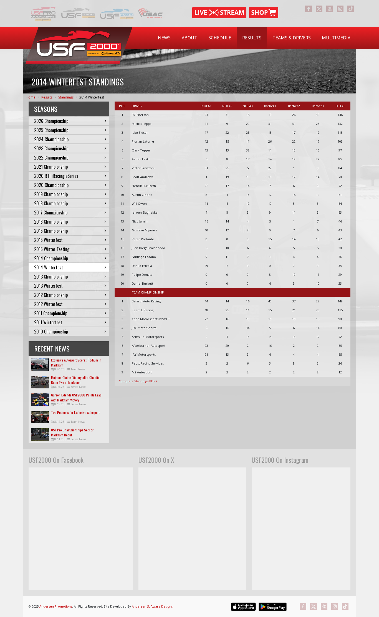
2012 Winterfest (48, 304)
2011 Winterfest (48, 322)
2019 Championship (51, 194)
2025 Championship (51, 130)
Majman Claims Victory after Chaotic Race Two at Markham (75, 380)
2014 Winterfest (91, 97)
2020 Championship (51, 185)
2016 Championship (51, 221)
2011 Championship (50, 313)
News (164, 38)
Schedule (219, 38)
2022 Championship (51, 157)
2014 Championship (51, 258)
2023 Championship (51, 148)
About (189, 38)
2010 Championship (51, 331)
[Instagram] (340, 9)
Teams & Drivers (291, 38)
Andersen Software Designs (152, 606)
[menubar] (254, 38)
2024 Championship (51, 139)
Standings (66, 97)
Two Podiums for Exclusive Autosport (75, 412)
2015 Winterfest (48, 240)
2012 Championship (51, 295)
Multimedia (336, 38)
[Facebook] (308, 9)
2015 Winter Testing (51, 249)
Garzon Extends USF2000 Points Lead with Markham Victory (76, 397)
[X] (319, 9)
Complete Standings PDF (137, 381)
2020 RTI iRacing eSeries (56, 176)
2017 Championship (50, 212)
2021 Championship (51, 166)
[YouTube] (329, 9)
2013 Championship (51, 276)
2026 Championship (51, 121)
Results (251, 38)
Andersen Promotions (55, 606)
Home (31, 97)
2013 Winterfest (48, 285)
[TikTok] (350, 9)
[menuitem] (164, 38)
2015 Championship (51, 230)
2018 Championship (51, 203)
